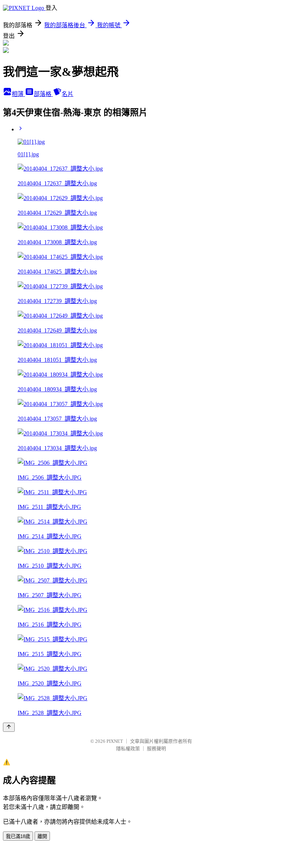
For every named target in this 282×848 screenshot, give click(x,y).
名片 (67, 94)
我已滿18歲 (18, 836)
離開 (42, 836)
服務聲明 (156, 748)
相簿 (18, 94)
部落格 (43, 94)
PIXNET (114, 741)
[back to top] (9, 727)
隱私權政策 (128, 748)
